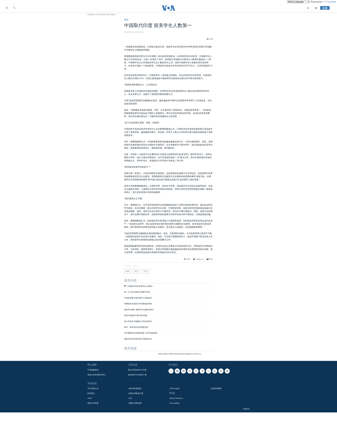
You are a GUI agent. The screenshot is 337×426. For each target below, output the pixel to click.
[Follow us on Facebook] (183, 371)
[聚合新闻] (214, 371)
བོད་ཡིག (172, 393)
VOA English (175, 388)
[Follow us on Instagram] (189, 371)
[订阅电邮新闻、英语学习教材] (227, 371)
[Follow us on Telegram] (202, 371)
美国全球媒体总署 (135, 393)
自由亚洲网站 (216, 388)
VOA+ (89, 398)
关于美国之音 (92, 388)
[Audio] (308, 8)
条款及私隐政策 (134, 388)
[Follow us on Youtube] (177, 371)
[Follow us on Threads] (196, 371)
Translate (331, 2)
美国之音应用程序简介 (96, 375)
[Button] (210, 39)
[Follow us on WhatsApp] (208, 371)
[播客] (220, 371)
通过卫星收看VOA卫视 (137, 370)
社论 (130, 398)
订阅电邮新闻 (92, 370)
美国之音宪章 (92, 403)
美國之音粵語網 (134, 403)
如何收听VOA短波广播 (137, 375)
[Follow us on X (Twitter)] (171, 371)
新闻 (126, 20)
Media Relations (176, 398)
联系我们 (91, 393)
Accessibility (175, 403)
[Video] (316, 8)
